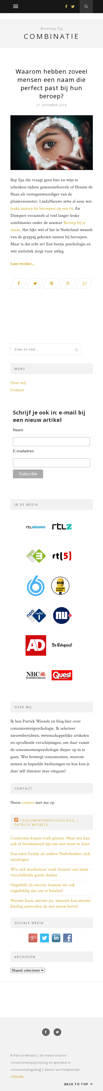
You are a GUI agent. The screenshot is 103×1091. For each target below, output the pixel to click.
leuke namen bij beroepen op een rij (41, 208)
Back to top (76, 1084)
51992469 (17, 1077)
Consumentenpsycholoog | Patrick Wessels (46, 822)
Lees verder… (22, 264)
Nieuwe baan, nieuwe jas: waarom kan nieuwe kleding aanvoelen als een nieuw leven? (50, 903)
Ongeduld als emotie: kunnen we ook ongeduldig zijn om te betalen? (42, 888)
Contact (17, 390)
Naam (18, 430)
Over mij (18, 383)
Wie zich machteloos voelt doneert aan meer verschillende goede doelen (49, 872)
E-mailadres (23, 451)
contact (28, 802)
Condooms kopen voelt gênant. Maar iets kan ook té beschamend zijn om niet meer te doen (50, 841)
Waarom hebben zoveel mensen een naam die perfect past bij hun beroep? (52, 83)
